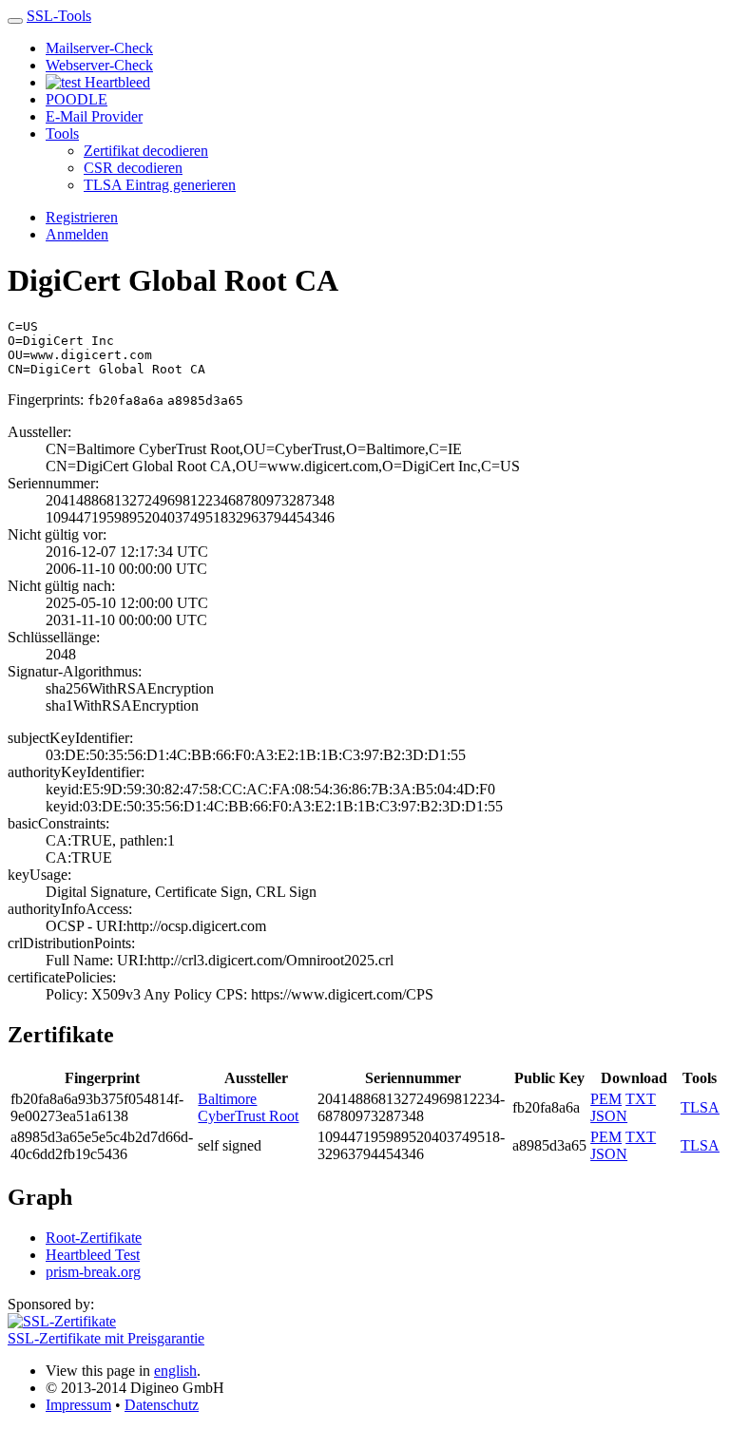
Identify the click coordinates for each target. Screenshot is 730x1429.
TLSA (700, 1107)
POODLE (76, 99)
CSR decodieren (133, 168)
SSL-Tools (59, 16)
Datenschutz (162, 1405)
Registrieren (82, 217)
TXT (640, 1099)
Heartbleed (115, 82)
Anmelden (77, 234)
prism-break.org (93, 1272)
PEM (606, 1099)
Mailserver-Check (99, 48)
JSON (608, 1116)
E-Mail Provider (94, 116)
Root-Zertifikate (94, 1237)
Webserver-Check (99, 65)
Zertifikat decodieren (146, 151)
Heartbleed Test (93, 1255)
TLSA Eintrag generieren (160, 185)
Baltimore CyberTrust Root (248, 1107)
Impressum (78, 1405)
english (175, 1370)
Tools (62, 133)
